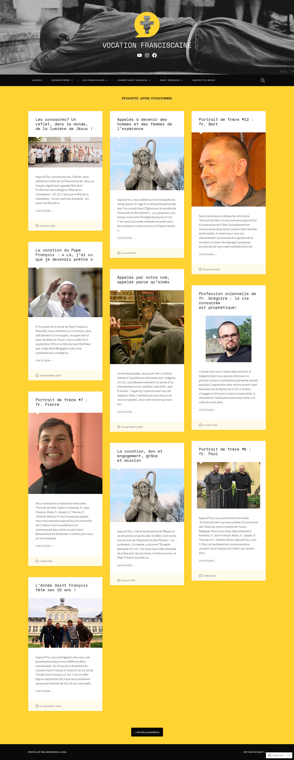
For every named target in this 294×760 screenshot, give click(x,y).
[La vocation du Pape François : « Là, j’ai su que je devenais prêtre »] (65, 292)
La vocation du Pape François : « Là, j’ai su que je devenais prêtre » (64, 254)
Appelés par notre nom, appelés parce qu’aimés (143, 279)
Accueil (37, 80)
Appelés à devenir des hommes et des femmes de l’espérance (144, 124)
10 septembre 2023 (132, 426)
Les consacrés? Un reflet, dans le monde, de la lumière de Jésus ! (64, 124)
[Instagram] (147, 54)
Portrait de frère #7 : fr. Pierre (62, 402)
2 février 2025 (47, 225)
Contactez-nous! (203, 80)
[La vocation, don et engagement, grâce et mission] (147, 495)
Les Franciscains (93, 80)
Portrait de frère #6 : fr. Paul (225, 451)
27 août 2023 (210, 425)
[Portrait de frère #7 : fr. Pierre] (65, 453)
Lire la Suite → (45, 211)
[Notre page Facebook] (154, 54)
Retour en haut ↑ (255, 752)
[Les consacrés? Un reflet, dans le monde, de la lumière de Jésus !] (65, 152)
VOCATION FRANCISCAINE (147, 45)
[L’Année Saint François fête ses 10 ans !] (65, 623)
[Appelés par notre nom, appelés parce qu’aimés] (147, 327)
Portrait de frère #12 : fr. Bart (226, 122)
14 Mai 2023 (209, 575)
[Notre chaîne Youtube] (139, 54)
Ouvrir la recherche (262, 80)
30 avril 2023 (128, 580)
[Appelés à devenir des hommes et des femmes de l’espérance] (147, 163)
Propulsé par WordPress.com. (47, 752)
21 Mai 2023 (46, 561)
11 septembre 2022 (50, 706)
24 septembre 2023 (50, 375)
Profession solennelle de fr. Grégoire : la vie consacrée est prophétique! (227, 300)
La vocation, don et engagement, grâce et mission (139, 455)
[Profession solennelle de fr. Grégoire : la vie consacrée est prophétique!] (229, 339)
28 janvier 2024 (211, 269)
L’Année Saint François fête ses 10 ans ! (62, 587)
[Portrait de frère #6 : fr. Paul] (229, 485)
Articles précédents (148, 732)
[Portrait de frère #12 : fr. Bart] (229, 169)
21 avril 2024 (128, 253)
